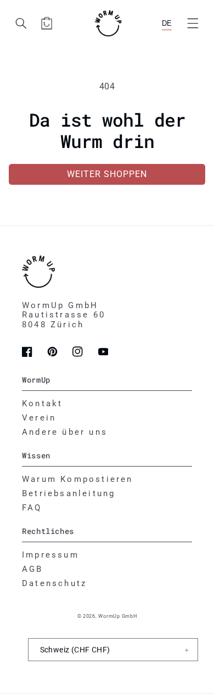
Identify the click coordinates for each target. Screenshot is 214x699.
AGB (32, 569)
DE (167, 23)
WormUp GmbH (117, 616)
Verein (39, 418)
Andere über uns (65, 432)
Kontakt (42, 403)
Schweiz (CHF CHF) (75, 649)
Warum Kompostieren (77, 479)
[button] (192, 23)
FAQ (32, 508)
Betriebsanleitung (68, 493)
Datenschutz (54, 583)
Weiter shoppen (107, 174)
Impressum (50, 555)
